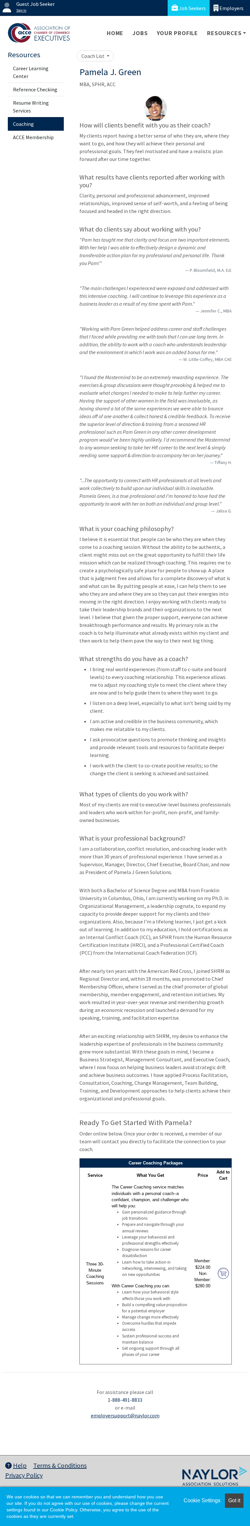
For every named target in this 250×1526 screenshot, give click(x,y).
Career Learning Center (31, 72)
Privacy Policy (24, 1475)
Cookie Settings (202, 1500)
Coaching (23, 124)
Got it (234, 1500)
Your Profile (177, 33)
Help (20, 1465)
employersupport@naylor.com (125, 1415)
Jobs (139, 33)
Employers (230, 8)
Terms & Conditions (60, 1465)
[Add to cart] (223, 1273)
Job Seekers (192, 8)
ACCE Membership (33, 137)
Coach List (93, 56)
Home (115, 33)
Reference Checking (35, 89)
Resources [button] (224, 33)
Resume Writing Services (31, 107)
